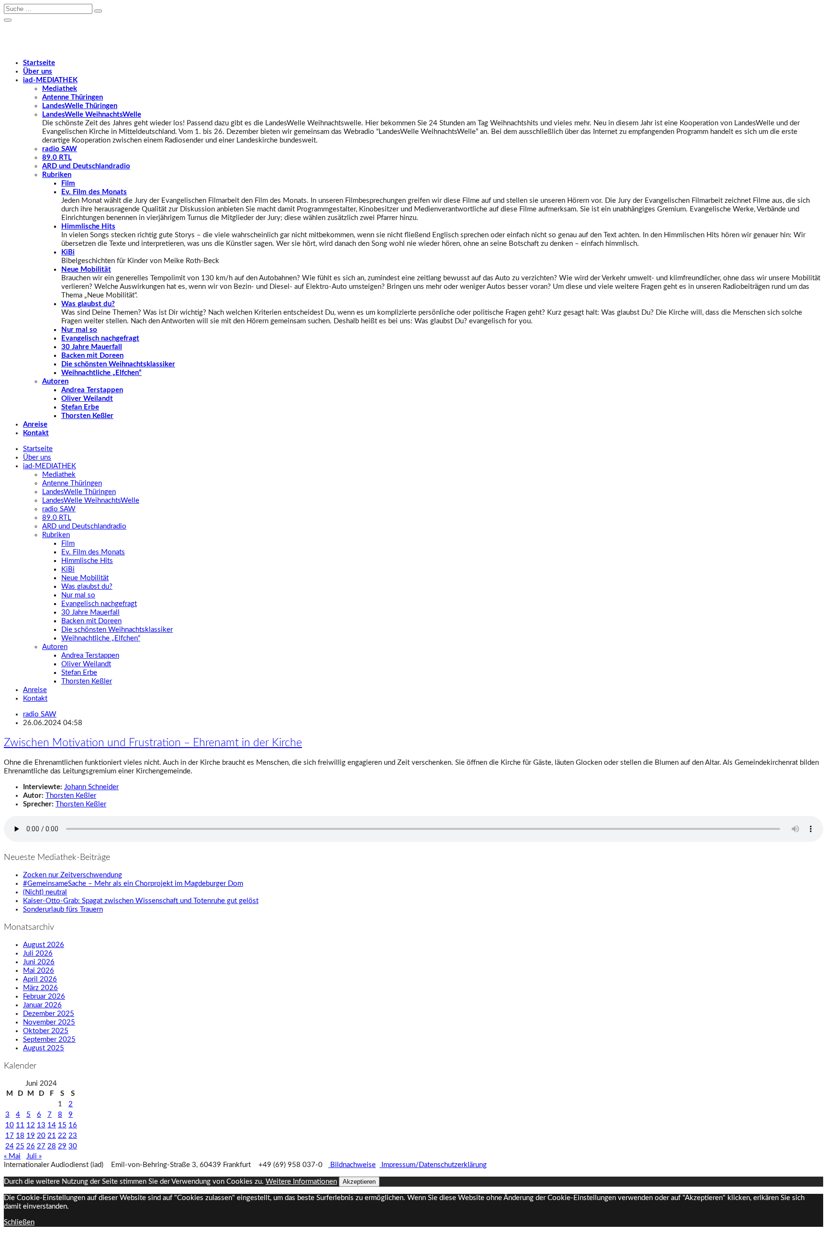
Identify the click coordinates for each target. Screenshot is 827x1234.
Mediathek (59, 88)
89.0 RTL (57, 157)
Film (68, 183)
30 (72, 1146)
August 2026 (43, 944)
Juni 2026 (39, 962)
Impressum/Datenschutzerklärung (433, 1164)
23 (72, 1135)
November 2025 (49, 1022)
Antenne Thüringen (72, 97)
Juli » (34, 1156)
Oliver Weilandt (87, 398)
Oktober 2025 (45, 1031)
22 (62, 1135)
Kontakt (36, 433)
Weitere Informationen (301, 1181)
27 (41, 1146)
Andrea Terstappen (92, 390)
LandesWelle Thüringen (79, 106)
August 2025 (43, 1048)
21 (51, 1135)
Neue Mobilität (86, 269)
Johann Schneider (91, 787)
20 (41, 1135)
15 (62, 1125)
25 (20, 1146)
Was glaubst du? (88, 304)
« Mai (12, 1156)
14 (51, 1125)
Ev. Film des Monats (94, 192)
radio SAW (59, 149)
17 (9, 1135)
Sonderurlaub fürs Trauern (63, 909)
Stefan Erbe (80, 407)
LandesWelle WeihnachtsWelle (91, 114)
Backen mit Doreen (92, 355)
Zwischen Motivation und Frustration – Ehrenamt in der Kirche (153, 743)
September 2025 (49, 1039)
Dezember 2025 (48, 1013)
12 (30, 1125)
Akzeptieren (359, 1181)
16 (72, 1125)
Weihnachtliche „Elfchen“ (101, 372)
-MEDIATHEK (50, 80)
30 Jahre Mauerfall (91, 347)
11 (20, 1125)
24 (9, 1146)
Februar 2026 (44, 996)
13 (41, 1125)
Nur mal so (79, 329)
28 (51, 1146)
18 (20, 1135)
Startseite (39, 62)
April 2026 (40, 979)
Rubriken (56, 174)
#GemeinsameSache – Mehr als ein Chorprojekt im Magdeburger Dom (133, 883)
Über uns (37, 71)
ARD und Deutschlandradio (86, 166)
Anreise (35, 424)
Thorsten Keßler (87, 415)
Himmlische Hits (88, 226)
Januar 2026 (42, 1005)
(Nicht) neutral (45, 892)
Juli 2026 (38, 953)
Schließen (19, 1222)
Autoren (55, 381)
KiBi (68, 252)
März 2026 (40, 988)
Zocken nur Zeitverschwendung (72, 875)
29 (62, 1146)
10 (9, 1125)
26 (30, 1146)
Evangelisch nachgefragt (100, 338)
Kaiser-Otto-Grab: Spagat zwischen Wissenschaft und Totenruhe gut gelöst (140, 900)
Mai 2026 (38, 970)
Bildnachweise (352, 1164)
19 (30, 1135)
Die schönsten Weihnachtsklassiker (118, 364)
